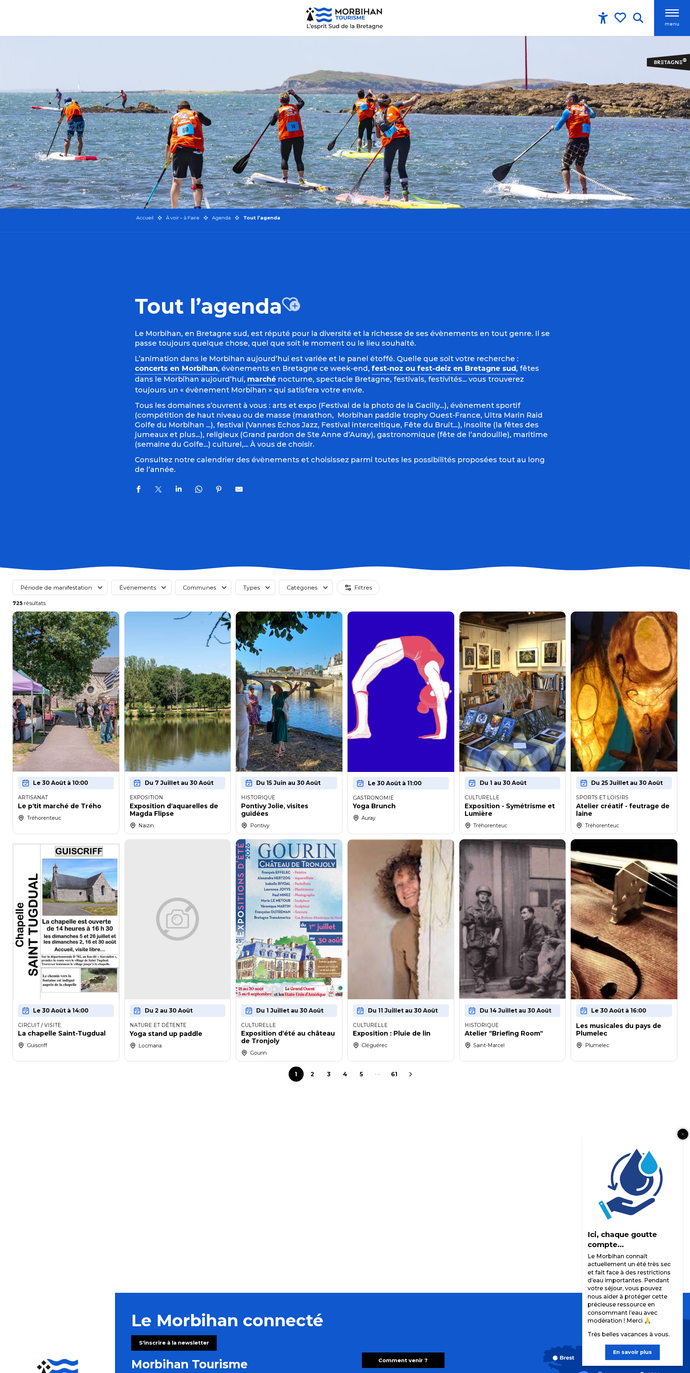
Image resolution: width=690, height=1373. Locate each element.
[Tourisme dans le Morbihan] (345, 18)
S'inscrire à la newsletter (174, 1343)
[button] (638, 18)
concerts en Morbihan (176, 368)
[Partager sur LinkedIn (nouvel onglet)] (178, 490)
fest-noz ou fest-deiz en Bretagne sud (444, 368)
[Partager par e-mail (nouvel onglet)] (239, 490)
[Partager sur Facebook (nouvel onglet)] (138, 490)
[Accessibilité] (603, 18)
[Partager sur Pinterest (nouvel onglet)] (218, 490)
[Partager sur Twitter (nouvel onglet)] (158, 490)
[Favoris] (621, 18)
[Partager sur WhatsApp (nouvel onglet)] (198, 490)
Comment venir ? (403, 1360)
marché (261, 379)
